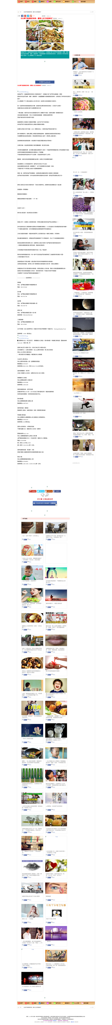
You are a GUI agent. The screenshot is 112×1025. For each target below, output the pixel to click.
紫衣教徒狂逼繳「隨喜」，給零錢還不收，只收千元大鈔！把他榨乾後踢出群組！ (83, 214)
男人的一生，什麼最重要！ (80, 172)
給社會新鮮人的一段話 (79, 413)
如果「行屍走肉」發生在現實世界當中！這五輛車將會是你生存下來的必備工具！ (32, 650)
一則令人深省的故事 (27, 738)
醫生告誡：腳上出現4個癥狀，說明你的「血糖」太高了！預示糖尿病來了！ (56, 627)
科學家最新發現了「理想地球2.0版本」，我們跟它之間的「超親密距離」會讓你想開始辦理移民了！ (83, 314)
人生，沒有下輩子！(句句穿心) (30, 536)
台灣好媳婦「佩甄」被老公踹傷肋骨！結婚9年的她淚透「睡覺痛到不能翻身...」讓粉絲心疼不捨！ (83, 455)
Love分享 (91, 11)
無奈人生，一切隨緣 (27, 919)
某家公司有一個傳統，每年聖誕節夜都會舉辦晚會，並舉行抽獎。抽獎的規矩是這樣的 (83, 334)
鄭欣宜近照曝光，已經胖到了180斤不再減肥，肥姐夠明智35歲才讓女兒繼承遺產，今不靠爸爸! (56, 785)
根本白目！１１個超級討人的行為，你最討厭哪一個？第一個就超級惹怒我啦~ (56, 965)
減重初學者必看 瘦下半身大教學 (31, 896)
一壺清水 (48, 941)
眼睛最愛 (48, 896)
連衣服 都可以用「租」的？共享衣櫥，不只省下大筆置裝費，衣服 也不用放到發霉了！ (83, 153)
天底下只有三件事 (51, 919)
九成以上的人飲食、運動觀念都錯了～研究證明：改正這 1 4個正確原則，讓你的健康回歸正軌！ (32, 560)
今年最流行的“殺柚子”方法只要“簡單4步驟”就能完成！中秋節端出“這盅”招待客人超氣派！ (56, 830)
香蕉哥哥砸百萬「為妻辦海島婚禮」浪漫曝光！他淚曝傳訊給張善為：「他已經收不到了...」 (83, 274)
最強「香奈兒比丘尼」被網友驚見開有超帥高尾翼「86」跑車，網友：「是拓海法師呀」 (83, 435)
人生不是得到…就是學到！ (29, 581)
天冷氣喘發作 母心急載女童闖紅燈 (31, 986)
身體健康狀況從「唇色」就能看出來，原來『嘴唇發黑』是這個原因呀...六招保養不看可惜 (55, 650)
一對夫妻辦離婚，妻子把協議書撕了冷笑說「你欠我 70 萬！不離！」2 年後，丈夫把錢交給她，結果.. (32, 943)
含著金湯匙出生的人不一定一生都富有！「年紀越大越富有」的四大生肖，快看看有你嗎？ (32, 830)
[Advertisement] (56, 7)
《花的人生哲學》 (78, 112)
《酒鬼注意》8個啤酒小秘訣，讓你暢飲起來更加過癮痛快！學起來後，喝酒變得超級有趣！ (83, 133)
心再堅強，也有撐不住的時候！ (54, 806)
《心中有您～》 (77, 393)
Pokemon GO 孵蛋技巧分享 (81, 353)
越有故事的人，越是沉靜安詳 (54, 603)
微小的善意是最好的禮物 (52, 671)
